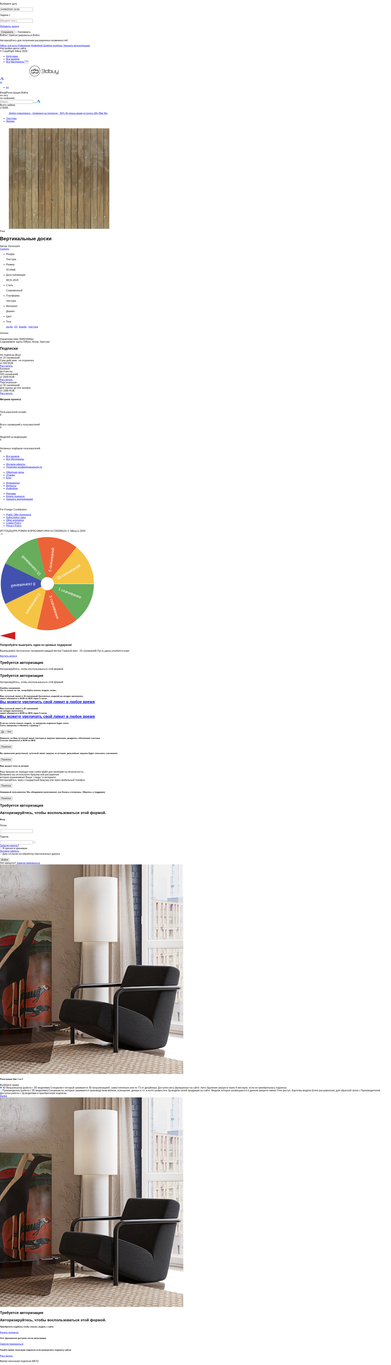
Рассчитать (6, 366)
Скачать (4, 249)
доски (9, 327)
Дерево (10, 121)
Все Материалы (17, 61)
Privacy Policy (14, 525)
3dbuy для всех (8, 45)
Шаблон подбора (52, 45)
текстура (33, 327)
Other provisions (15, 520)
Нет (9, 731)
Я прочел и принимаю (14, 848)
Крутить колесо (8, 656)
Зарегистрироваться (28, 863)
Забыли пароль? (9, 845)
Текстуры (11, 118)
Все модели (12, 59)
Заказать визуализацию (76, 45)
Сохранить (7, 32)
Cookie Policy (13, 523)
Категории (12, 56)
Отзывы (10, 475)
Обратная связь (15, 472)
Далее (3, 1096)
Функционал (13, 483)
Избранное (24, 45)
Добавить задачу (9, 26)
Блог (8, 477)
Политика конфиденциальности (24, 467)
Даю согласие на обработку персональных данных (31, 854)
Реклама (11, 493)
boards (22, 327)
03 (15, 327)
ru (1, 82)
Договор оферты (15, 464)
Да (2, 731)
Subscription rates (16, 517)
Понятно (6, 746)
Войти (4, 859)
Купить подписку (15, 496)
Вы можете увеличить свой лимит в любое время (47, 702)
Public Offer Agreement (18, 514)
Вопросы (11, 485)
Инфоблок (37, 45)
